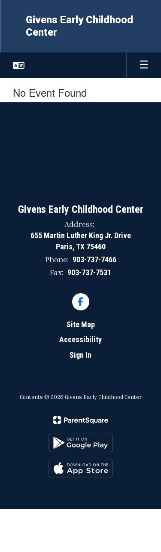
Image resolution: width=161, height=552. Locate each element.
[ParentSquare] (80, 420)
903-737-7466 (94, 259)
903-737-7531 (89, 272)
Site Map (81, 324)
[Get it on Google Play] (81, 442)
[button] (18, 65)
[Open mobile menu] (144, 65)
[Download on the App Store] (81, 468)
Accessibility (80, 339)
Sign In (80, 354)
